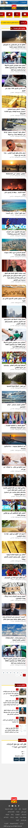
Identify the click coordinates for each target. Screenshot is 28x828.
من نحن (21, 823)
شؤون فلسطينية (9, 809)
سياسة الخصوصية (14, 823)
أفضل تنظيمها (19, 756)
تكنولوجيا (17, 814)
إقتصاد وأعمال (11, 812)
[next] (17, 675)
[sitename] (14, 800)
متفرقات (7, 814)
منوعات (17, 812)
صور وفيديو (23, 820)
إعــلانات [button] (12, 817)
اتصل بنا (6, 823)
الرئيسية (24, 809)
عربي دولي (23, 812)
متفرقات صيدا (23, 817)
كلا (22, 753)
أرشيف (17, 820)
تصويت (22, 759)
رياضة (12, 814)
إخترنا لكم (6, 817)
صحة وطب (24, 814)
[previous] (24, 672)
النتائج (16, 759)
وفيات (16, 817)
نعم (22, 751)
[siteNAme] (14, 7)
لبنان (20, 809)
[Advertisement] (14, 780)
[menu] (25, 8)
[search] (3, 8)
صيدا (16, 809)
